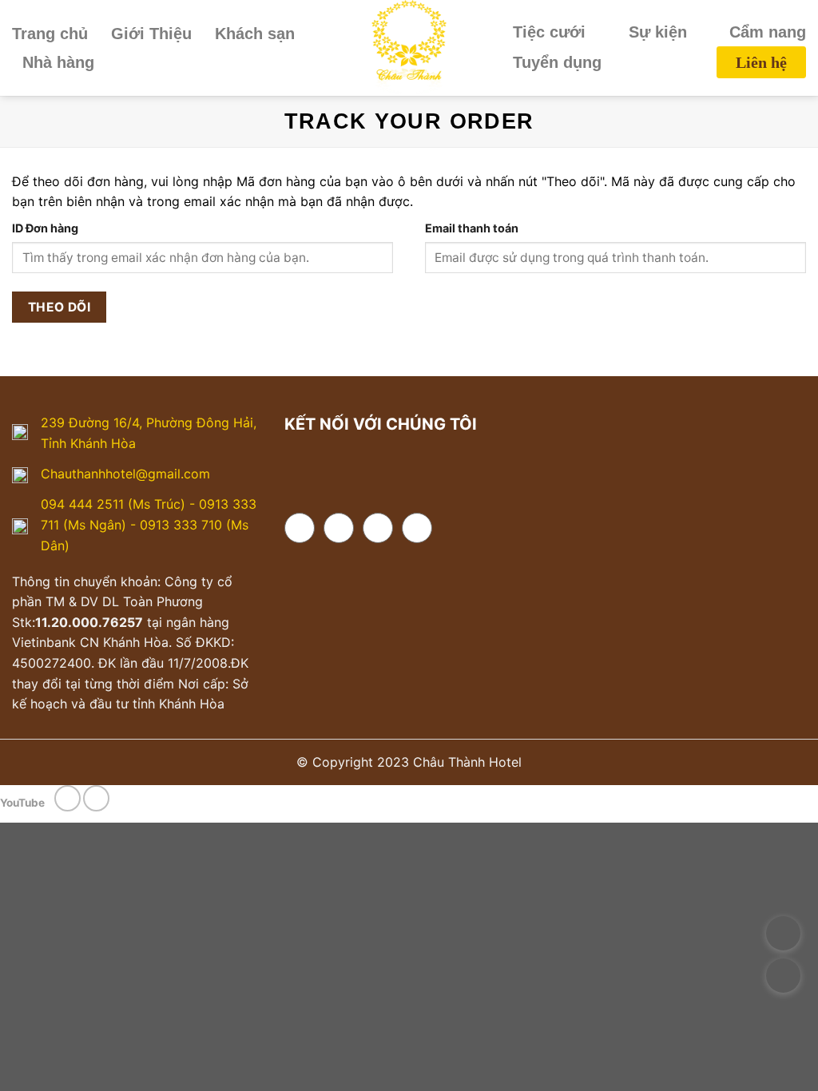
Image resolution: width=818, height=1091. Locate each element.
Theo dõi (59, 307)
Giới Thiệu (151, 33)
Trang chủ (50, 33)
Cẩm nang (767, 32)
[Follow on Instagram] (339, 528)
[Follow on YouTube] (417, 528)
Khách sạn (255, 33)
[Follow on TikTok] (378, 528)
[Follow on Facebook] (299, 528)
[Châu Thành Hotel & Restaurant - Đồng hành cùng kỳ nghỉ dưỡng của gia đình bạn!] (409, 48)
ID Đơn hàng (45, 228)
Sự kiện (658, 32)
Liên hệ (761, 62)
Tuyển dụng (557, 62)
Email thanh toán (471, 228)
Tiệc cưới (549, 32)
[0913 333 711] (783, 933)
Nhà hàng (58, 62)
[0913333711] (783, 975)
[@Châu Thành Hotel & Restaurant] (783, 1018)
